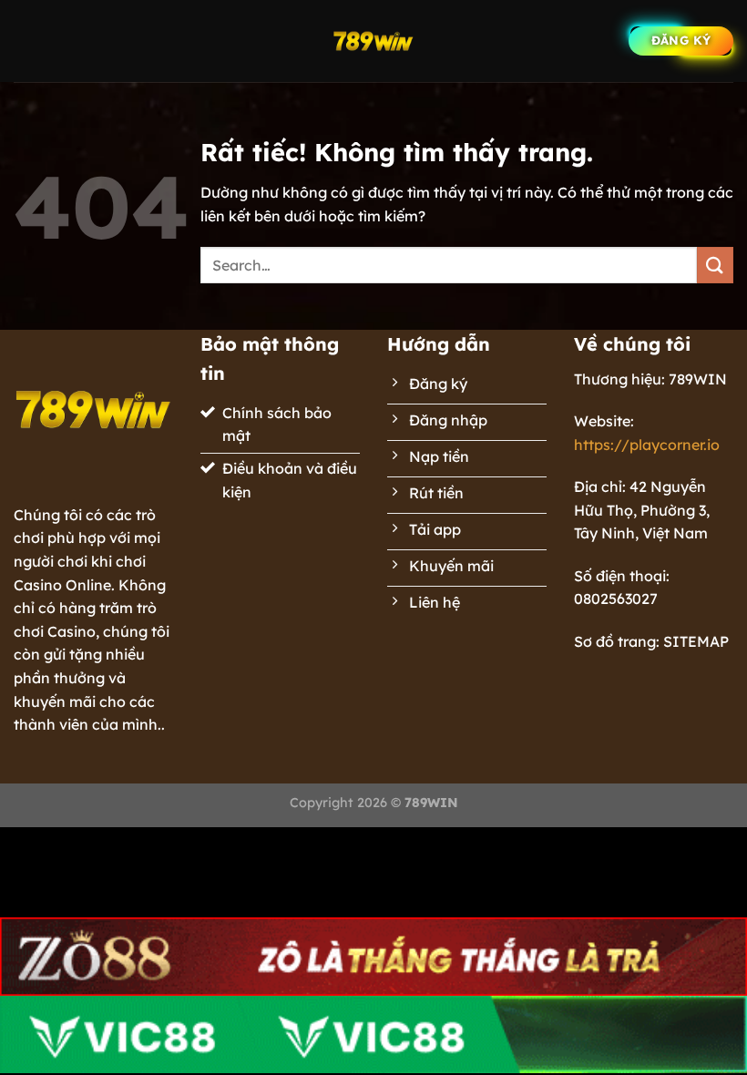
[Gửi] (715, 264)
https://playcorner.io (647, 444)
